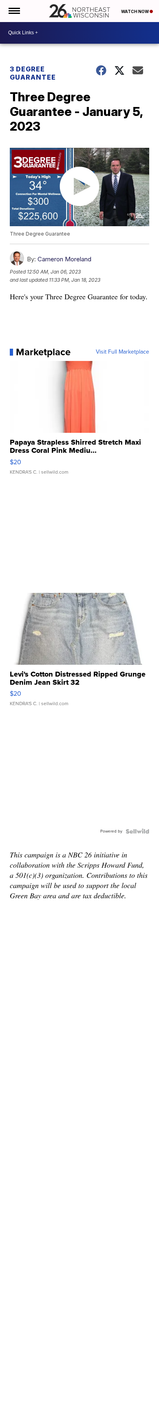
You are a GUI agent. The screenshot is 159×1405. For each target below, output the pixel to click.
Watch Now (135, 11)
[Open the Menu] (13, 11)
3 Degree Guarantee (33, 73)
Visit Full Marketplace (122, 352)
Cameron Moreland (64, 259)
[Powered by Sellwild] (137, 831)
